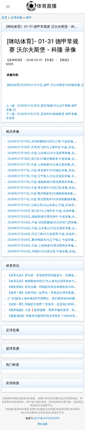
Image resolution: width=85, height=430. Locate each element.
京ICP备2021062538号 (47, 418)
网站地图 (42, 423)
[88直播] (46, 6)
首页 (4, 17)
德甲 (29, 17)
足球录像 (16, 17)
